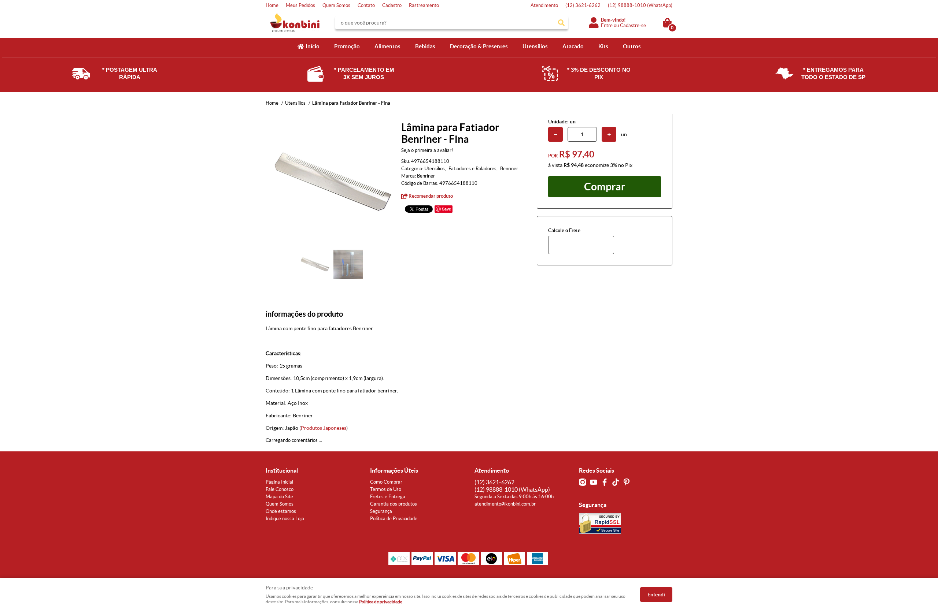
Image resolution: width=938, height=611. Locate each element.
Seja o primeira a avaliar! (427, 150)
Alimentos (387, 46)
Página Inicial (279, 482)
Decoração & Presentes (479, 46)
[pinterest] (626, 482)
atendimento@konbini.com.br (505, 504)
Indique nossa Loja (285, 518)
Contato (366, 5)
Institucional (282, 470)
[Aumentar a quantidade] (609, 134)
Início (313, 46)
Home (272, 5)
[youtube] (593, 482)
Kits (603, 46)
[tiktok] (615, 482)
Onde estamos (281, 511)
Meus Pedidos (300, 5)
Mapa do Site (279, 496)
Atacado (573, 46)
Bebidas (425, 46)
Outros (632, 46)
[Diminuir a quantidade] (555, 134)
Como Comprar (386, 482)
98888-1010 (640, 5)
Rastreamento (424, 5)
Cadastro (392, 5)
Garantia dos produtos (393, 504)
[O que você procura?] (561, 22)
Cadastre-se (633, 25)
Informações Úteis (394, 470)
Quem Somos (336, 5)
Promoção (347, 46)
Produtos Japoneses (323, 428)
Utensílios (535, 46)
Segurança (381, 511)
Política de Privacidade (393, 518)
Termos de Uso (385, 489)
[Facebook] (604, 482)
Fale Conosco (279, 489)
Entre (607, 25)
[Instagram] (582, 482)
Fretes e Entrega (387, 496)
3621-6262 (583, 5)
